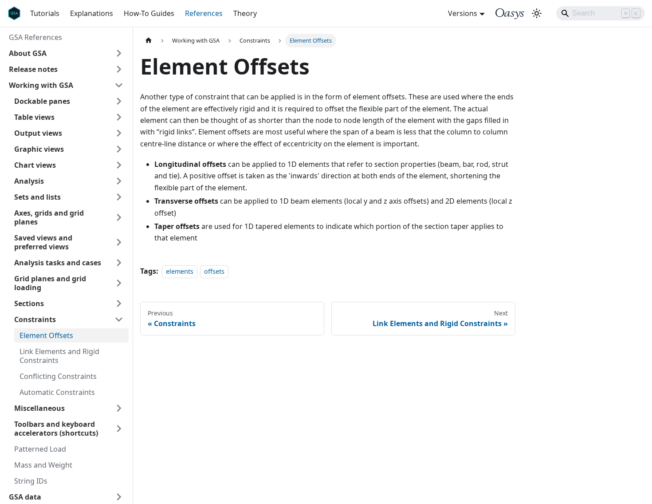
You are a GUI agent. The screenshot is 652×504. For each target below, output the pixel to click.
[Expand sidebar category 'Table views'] (119, 117)
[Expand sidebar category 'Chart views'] (119, 165)
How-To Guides (149, 13)
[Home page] (148, 40)
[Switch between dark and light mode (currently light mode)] (537, 13)
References (204, 13)
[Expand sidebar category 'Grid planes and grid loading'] (119, 283)
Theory (245, 13)
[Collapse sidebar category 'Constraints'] (119, 319)
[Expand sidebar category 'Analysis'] (119, 181)
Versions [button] (462, 13)
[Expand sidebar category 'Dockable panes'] (119, 101)
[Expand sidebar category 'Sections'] (119, 303)
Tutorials (44, 13)
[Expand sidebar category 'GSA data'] (119, 497)
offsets (214, 271)
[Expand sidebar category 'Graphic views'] (119, 149)
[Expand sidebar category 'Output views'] (119, 133)
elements (179, 271)
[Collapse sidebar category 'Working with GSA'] (119, 85)
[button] (66, 53)
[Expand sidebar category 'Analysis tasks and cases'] (119, 263)
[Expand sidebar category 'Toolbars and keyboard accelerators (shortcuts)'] (119, 428)
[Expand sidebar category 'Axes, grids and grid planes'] (119, 217)
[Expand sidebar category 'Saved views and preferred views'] (119, 242)
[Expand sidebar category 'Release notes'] (119, 69)
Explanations (91, 13)
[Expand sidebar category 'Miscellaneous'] (119, 408)
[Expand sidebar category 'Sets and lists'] (119, 197)
